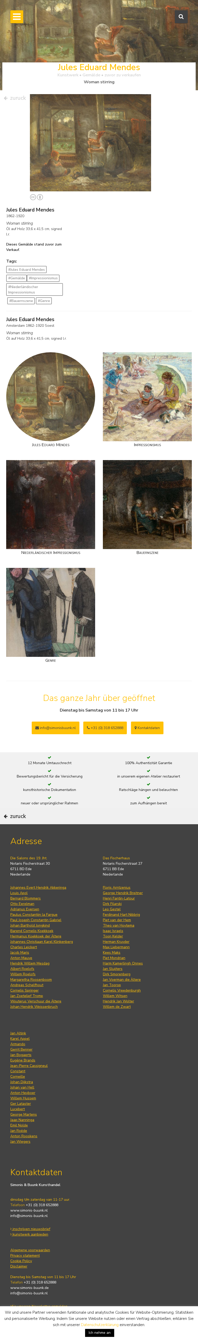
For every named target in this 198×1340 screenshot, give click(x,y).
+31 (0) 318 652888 (106, 727)
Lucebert (17, 1109)
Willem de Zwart (117, 1006)
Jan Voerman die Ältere (122, 979)
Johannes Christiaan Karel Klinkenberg (41, 941)
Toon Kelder (113, 936)
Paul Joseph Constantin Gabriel (35, 920)
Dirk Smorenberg (116, 974)
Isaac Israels (113, 930)
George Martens (23, 1114)
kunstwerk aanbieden (30, 1234)
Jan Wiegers (20, 1141)
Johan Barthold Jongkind (30, 925)
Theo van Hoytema (118, 925)
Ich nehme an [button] (100, 1332)
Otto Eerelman (22, 903)
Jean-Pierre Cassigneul (29, 1065)
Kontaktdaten (148, 727)
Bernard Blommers (25, 898)
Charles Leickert (23, 947)
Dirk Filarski (112, 903)
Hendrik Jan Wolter (118, 1001)
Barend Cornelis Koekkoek (31, 930)
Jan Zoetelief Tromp (26, 995)
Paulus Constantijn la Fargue (33, 914)
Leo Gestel (112, 909)
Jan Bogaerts (20, 1054)
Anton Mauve (21, 957)
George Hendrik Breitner (123, 892)
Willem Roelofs (23, 974)
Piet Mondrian (114, 957)
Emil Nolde (19, 1125)
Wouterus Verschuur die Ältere (35, 1001)
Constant (17, 1071)
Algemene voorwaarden (30, 1250)
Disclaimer (18, 1266)
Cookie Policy (21, 1261)
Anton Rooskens (23, 1136)
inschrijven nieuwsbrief (31, 1229)
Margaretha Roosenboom (31, 979)
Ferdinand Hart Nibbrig (121, 914)
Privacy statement (25, 1255)
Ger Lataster (20, 1103)
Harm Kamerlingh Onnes (123, 963)
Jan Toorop (112, 985)
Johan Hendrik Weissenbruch (34, 1006)
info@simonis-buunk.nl (29, 1215)
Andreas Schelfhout (26, 985)
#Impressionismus (43, 278)
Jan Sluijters (112, 968)
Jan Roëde (18, 1130)
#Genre (44, 300)
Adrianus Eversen (24, 909)
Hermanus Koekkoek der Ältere (35, 936)
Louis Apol (19, 892)
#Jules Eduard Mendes (26, 269)
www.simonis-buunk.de (29, 1287)
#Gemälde (16, 278)
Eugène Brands (22, 1060)
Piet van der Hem (117, 920)
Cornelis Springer (24, 990)
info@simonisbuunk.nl (57, 727)
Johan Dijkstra (21, 1082)
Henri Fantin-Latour (119, 898)
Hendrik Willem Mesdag (30, 963)
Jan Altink (18, 1033)
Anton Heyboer (22, 1092)
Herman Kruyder (116, 941)
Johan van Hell (22, 1087)
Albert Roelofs (22, 968)
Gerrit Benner (21, 1049)
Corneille (17, 1076)
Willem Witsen (115, 995)
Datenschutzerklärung (100, 1324)
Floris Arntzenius (116, 887)
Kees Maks (111, 952)
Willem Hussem (23, 1098)
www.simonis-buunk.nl (29, 1210)
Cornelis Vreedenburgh (122, 990)
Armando (17, 1044)
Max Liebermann (116, 947)
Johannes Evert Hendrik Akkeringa (38, 887)
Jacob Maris (19, 952)
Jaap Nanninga (22, 1119)
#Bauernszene (21, 300)
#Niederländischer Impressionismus (23, 289)
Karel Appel (20, 1038)
